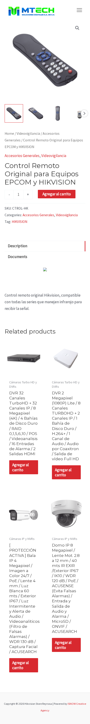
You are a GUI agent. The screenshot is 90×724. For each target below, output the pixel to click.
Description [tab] (17, 245)
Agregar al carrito (56, 193)
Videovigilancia (28, 133)
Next (84, 113)
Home (9, 133)
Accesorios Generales (22, 155)
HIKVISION (19, 221)
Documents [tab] (17, 256)
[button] (77, 28)
